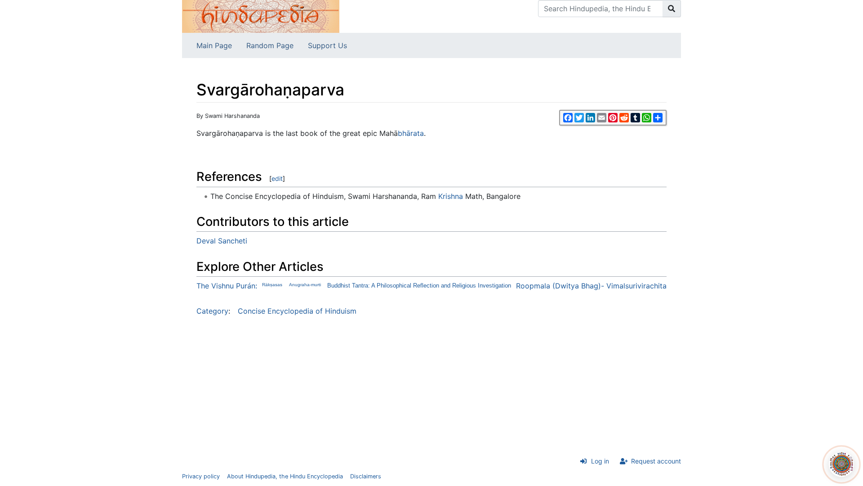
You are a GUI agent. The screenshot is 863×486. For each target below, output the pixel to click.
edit (277, 178)
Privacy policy (201, 476)
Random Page (270, 45)
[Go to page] (672, 8)
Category (212, 310)
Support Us (327, 45)
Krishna (450, 196)
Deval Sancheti (221, 240)
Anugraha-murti (305, 284)
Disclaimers (365, 476)
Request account (656, 461)
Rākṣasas (272, 284)
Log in (600, 461)
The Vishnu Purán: (226, 285)
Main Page (214, 45)
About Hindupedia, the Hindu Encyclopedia (285, 476)
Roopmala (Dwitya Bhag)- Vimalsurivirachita (591, 285)
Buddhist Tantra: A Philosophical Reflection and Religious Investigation (419, 285)
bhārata (411, 133)
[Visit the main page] (260, 15)
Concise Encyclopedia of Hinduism (297, 310)
